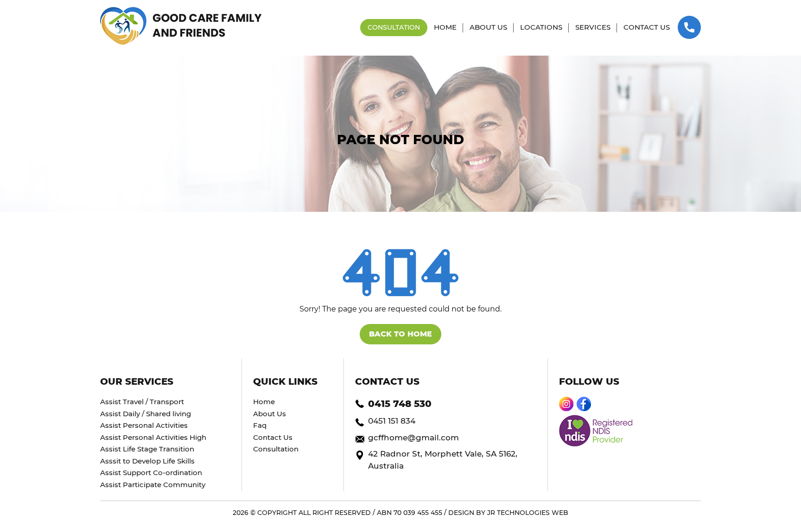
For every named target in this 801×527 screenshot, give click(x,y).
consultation (394, 27)
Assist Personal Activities (144, 425)
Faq (260, 425)
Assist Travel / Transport (142, 401)
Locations (541, 27)
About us (488, 27)
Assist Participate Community (152, 484)
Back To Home (400, 334)
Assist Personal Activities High (153, 437)
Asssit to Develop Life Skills (147, 461)
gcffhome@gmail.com (413, 437)
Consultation (276, 448)
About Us (269, 413)
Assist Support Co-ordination (151, 472)
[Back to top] (775, 492)
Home (445, 27)
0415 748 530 (400, 403)
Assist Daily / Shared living (145, 413)
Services (592, 27)
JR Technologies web (527, 512)
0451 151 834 (391, 420)
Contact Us (272, 437)
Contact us (646, 27)
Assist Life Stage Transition (147, 448)
